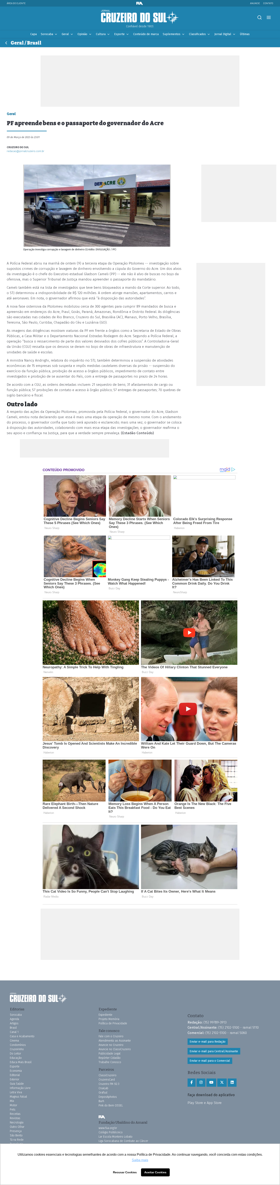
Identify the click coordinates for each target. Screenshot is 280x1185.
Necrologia (16, 1122)
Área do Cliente (16, 3)
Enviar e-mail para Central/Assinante (214, 1051)
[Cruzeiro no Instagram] (201, 1083)
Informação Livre (20, 1088)
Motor (13, 1105)
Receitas (15, 1114)
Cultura (101, 34)
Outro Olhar (17, 1127)
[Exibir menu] (268, 17)
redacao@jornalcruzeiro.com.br (25, 151)
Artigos (14, 1023)
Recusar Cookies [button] (125, 1172)
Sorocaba (47, 34)
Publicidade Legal (110, 1053)
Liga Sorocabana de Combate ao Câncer (123, 1141)
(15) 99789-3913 (215, 1022)
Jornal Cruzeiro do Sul (140, 17)
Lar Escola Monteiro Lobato (115, 1136)
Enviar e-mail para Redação (207, 1041)
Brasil (13, 1027)
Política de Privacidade (113, 1023)
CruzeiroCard (107, 1079)
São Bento (16, 1135)
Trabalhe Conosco (110, 1062)
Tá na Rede (17, 1139)
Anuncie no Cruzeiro (111, 1045)
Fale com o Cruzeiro (111, 1036)
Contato (268, 3)
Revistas (15, 1118)
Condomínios (18, 1045)
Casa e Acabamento (22, 1036)
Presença (16, 1131)
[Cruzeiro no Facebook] (192, 1083)
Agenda (14, 1019)
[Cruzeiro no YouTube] (211, 1083)
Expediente (105, 1015)
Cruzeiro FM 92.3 (109, 1084)
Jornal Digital (222, 34)
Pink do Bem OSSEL (111, 1105)
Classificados (197, 34)
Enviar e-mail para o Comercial (210, 1060)
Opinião (82, 34)
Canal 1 (14, 1032)
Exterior (14, 1079)
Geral (65, 34)
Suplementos (171, 34)
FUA (102, 1117)
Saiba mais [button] (140, 1160)
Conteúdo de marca (146, 34)
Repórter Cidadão (110, 1058)
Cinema (14, 1040)
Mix (12, 1101)
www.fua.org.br (108, 1128)
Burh (101, 1101)
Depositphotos (108, 1097)
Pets (12, 1109)
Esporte (119, 34)
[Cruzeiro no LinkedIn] (232, 1083)
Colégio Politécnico (111, 1132)
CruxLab (103, 1088)
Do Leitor (15, 1053)
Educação (16, 1058)
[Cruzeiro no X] (222, 1083)
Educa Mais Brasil (21, 1062)
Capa (33, 34)
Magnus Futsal (18, 1096)
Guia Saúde (17, 1083)
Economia (16, 1071)
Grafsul (103, 1092)
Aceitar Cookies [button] (155, 1172)
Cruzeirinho (17, 1049)
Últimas (245, 34)
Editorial (15, 1075)
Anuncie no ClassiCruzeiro (115, 1049)
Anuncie (255, 3)
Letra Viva (16, 1092)
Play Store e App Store (205, 1103)
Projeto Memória (109, 1019)
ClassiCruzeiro (107, 1075)
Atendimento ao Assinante (115, 1040)
